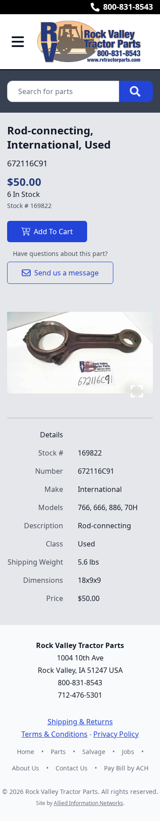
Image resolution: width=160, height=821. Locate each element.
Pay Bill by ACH (126, 768)
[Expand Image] (137, 391)
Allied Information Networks (88, 803)
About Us (25, 768)
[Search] (136, 91)
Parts (58, 751)
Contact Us (72, 768)
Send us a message (66, 273)
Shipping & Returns (80, 722)
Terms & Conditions (54, 734)
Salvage (93, 751)
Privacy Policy (116, 734)
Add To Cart (53, 231)
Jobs (128, 751)
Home (25, 751)
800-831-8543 (128, 6)
